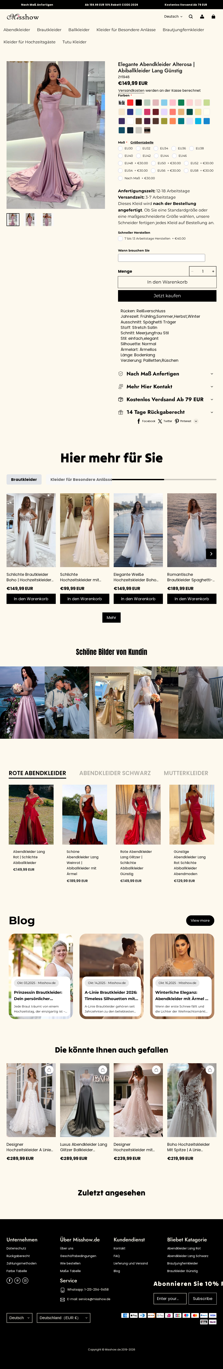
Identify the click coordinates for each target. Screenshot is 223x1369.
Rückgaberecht (18, 1256)
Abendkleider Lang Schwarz (187, 1256)
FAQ (117, 1256)
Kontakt (119, 1248)
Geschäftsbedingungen (78, 1256)
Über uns (66, 1248)
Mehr (111, 617)
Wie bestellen (70, 1263)
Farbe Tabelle (17, 1271)
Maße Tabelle (70, 1271)
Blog (117, 1271)
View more (200, 920)
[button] (191, 17)
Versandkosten (131, 90)
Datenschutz (16, 1248)
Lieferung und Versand (131, 1263)
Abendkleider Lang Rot (184, 1248)
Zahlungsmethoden (22, 1263)
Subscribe (202, 1298)
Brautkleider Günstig (182, 1271)
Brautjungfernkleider (182, 1263)
